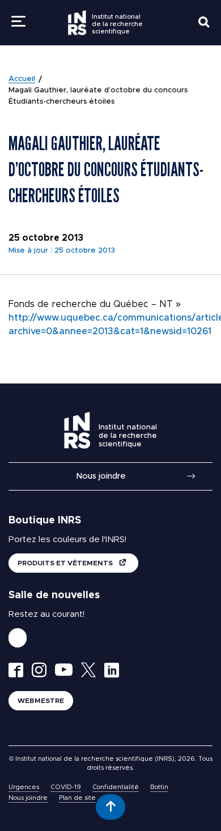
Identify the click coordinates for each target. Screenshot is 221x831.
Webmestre (41, 700)
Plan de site (77, 798)
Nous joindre (101, 476)
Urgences (23, 787)
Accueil (21, 79)
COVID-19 (65, 787)
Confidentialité (115, 787)
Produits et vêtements (66, 563)
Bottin (159, 787)
